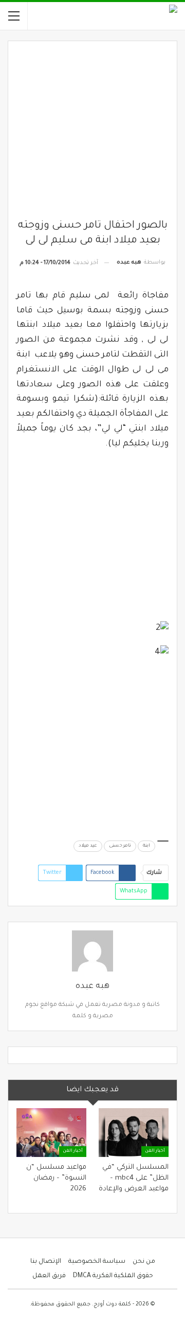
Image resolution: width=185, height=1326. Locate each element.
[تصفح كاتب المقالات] (92, 951)
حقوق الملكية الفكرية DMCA (113, 1276)
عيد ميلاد (88, 846)
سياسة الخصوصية (96, 1261)
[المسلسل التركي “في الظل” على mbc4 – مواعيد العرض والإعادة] (134, 1132)
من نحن (144, 1261)
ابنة (146, 846)
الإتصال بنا (45, 1261)
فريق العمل (49, 1276)
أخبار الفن (155, 1151)
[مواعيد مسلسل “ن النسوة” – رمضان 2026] (51, 1132)
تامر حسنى (120, 846)
